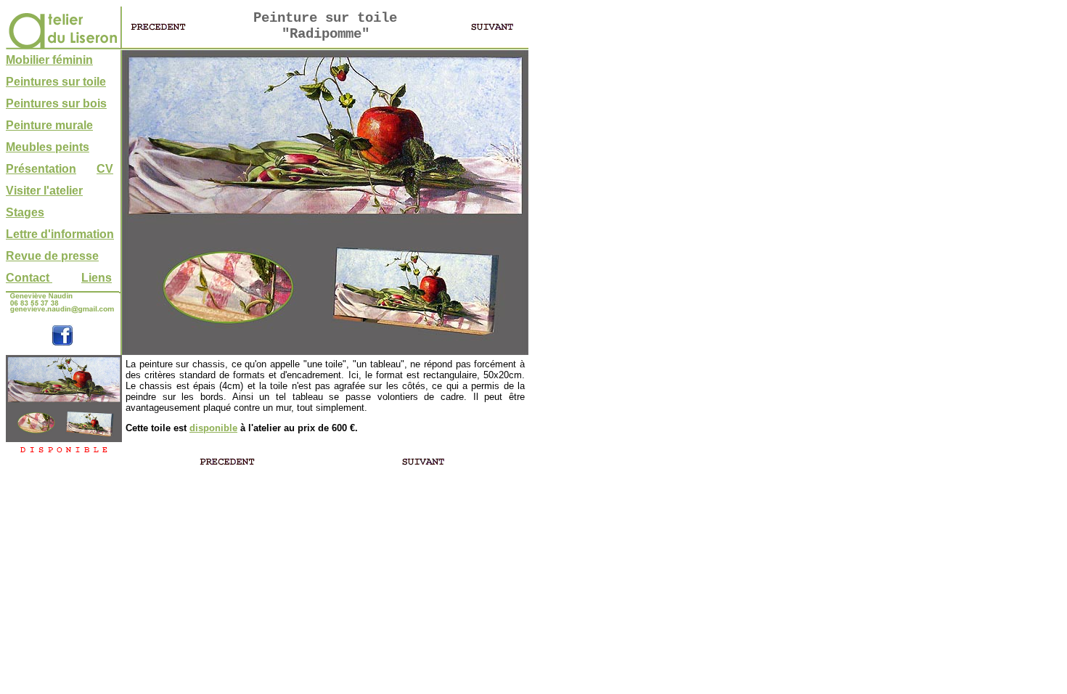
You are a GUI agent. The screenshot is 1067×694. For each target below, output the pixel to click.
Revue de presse (52, 256)
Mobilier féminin (49, 60)
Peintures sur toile (56, 81)
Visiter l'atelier (44, 190)
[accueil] (62, 45)
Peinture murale (49, 125)
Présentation (41, 169)
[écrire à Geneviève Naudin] (62, 312)
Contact (29, 278)
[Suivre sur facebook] (62, 342)
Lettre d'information (60, 234)
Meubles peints (47, 147)
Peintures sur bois (56, 103)
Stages (25, 212)
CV (105, 169)
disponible (213, 427)
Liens (96, 278)
